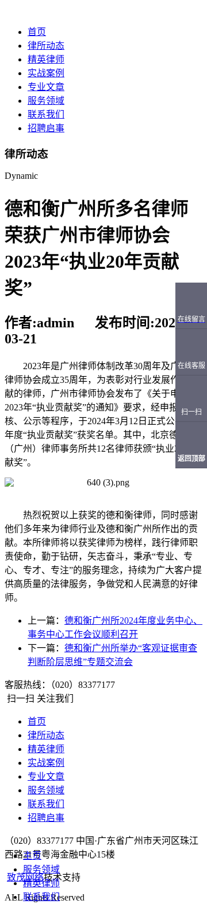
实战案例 (46, 73)
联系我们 (46, 114)
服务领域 (46, 100)
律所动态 (46, 45)
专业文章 (46, 87)
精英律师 (46, 59)
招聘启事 (46, 128)
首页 (37, 32)
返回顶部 (191, 459)
